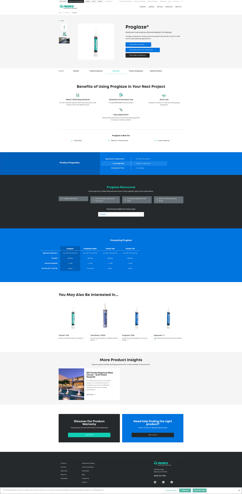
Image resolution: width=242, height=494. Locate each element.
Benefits (76, 71)
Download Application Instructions (141, 49)
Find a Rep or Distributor (125, 1)
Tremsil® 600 (71, 337)
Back (62, 20)
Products (143, 6)
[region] (121, 490)
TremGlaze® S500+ (104, 338)
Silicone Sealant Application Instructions (105, 200)
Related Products (156, 71)
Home (60, 12)
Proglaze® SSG (134, 338)
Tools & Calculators (153, 1)
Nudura (100, 1)
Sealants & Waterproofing (76, 1)
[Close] (239, 490)
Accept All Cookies (200, 490)
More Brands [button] (108, 1)
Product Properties (96, 71)
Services (63, 467)
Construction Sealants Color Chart (136, 200)
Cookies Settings (171, 490)
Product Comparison (136, 71)
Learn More (89, 434)
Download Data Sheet (136, 44)
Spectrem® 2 (168, 337)
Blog (170, 1)
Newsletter (64, 478)
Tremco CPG (63, 1)
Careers (84, 482)
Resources (169, 6)
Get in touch (153, 434)
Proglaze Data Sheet (70, 198)
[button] (182, 1)
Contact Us (176, 1)
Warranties (163, 1)
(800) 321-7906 (160, 476)
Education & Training (139, 1)
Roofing (88, 1)
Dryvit (93, 1)
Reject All (185, 490)
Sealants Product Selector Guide (167, 200)
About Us (178, 6)
